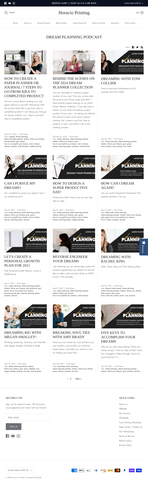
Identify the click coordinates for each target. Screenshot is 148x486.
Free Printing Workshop (130, 422)
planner (7, 146)
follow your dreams (37, 139)
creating (12, 136)
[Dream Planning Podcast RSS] (142, 47)
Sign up (14, 426)
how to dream (34, 144)
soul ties (75, 371)
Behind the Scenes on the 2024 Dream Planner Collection (74, 83)
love (113, 146)
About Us (28, 23)
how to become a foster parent (112, 295)
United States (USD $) (133, 3)
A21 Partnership (126, 431)
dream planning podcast (13, 139)
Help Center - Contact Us (130, 427)
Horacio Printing (18, 477)
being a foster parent (113, 288)
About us (123, 404)
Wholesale (124, 417)
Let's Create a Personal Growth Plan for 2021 (22, 261)
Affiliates (123, 408)
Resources (115, 23)
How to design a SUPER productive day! (70, 187)
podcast (14, 146)
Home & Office (98, 23)
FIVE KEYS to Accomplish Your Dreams (118, 337)
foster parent (105, 293)
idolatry (60, 371)
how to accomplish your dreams (16, 144)
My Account (124, 413)
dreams (26, 139)
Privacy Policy (125, 445)
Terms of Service (126, 436)
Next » (78, 378)
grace (22, 141)
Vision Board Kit (80, 23)
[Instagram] (14, 3)
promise (26, 371)
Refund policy (125, 440)
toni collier (128, 146)
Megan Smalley (9, 371)
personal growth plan (12, 293)
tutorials (26, 219)
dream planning (21, 136)
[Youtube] (10, 3)
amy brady (61, 366)
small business (23, 146)
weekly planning (35, 146)
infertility (32, 368)
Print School (130, 23)
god (17, 141)
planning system (65, 146)
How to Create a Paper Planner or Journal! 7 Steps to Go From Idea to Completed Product (24, 87)
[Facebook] (5, 3)
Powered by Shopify (33, 477)
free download (9, 141)
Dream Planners (43, 23)
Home (15, 23)
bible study (109, 212)
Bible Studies (61, 23)
